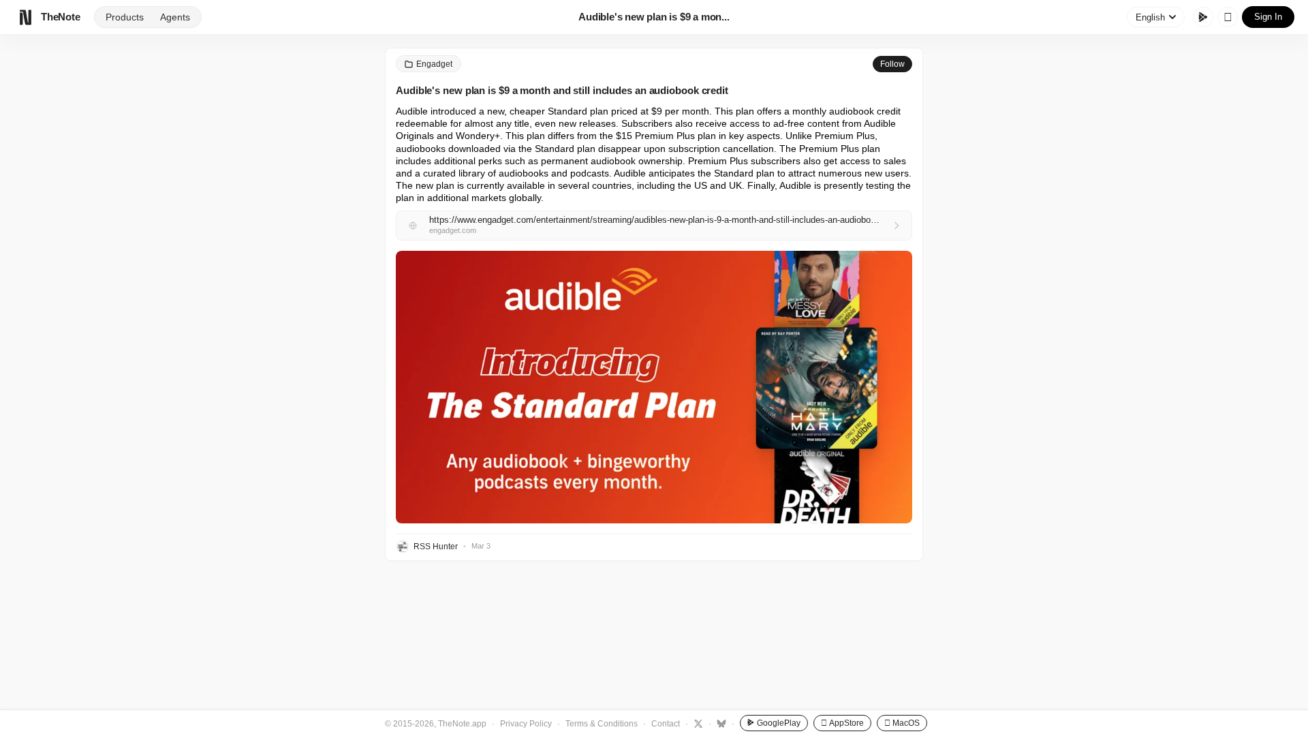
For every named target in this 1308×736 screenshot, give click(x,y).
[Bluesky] (719, 723)
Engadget (434, 64)
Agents (175, 17)
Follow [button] (892, 64)
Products (125, 17)
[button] (654, 387)
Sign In (1268, 17)
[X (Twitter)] (696, 723)
